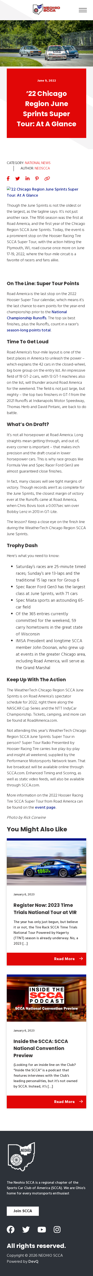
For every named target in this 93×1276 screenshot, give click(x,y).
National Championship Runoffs (37, 315)
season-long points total (29, 330)
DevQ (33, 1261)
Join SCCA (23, 1211)
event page (45, 807)
